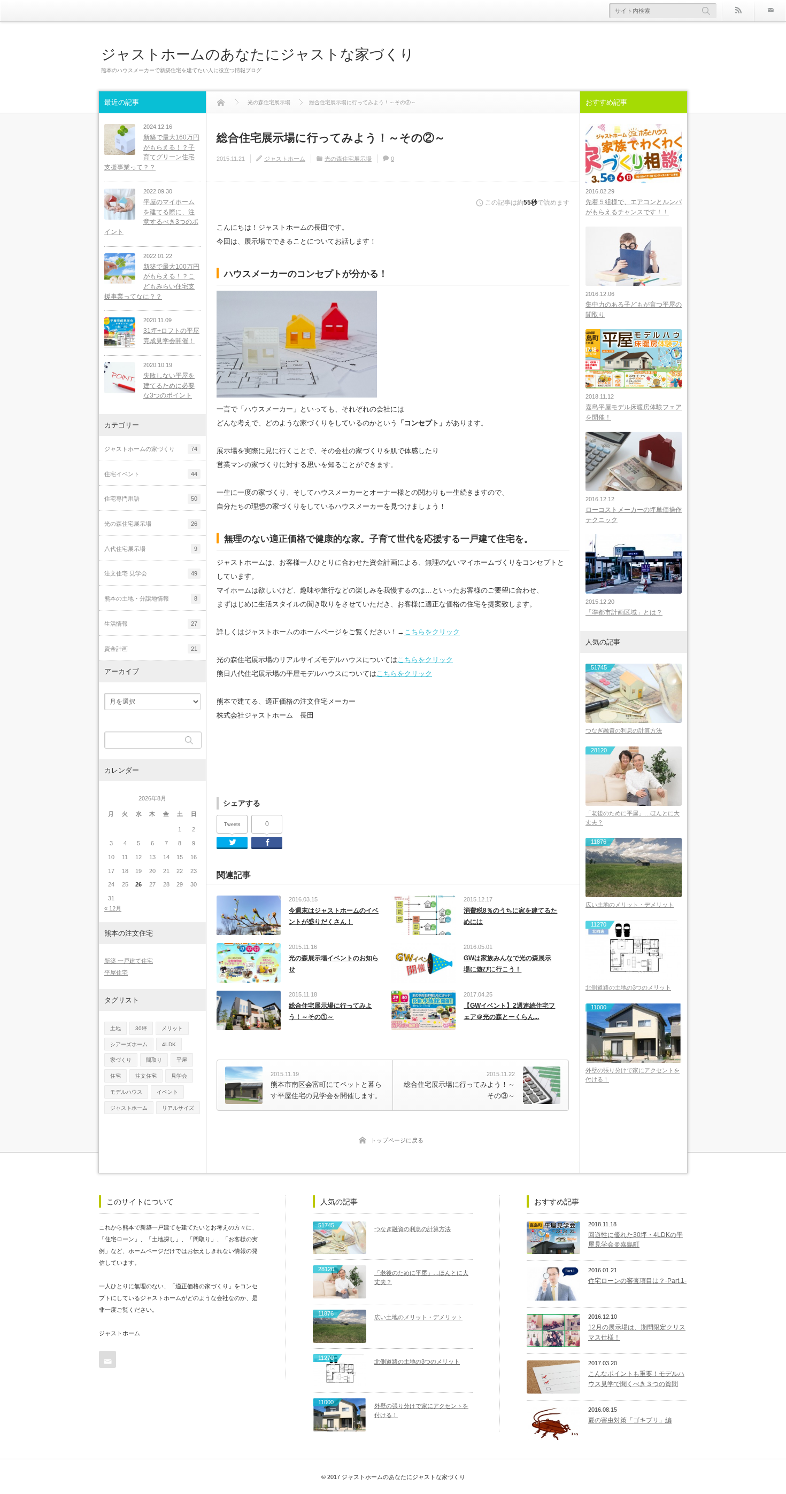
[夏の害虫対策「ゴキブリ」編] (553, 1423)
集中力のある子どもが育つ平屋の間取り (633, 309)
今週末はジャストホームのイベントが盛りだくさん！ (334, 916)
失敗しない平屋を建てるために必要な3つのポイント (169, 385)
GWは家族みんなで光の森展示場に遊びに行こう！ (507, 964)
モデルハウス (126, 1092)
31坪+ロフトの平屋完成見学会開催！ (171, 336)
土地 (115, 1028)
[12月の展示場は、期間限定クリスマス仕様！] (553, 1330)
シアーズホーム (129, 1044)
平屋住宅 (116, 972)
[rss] (738, 10)
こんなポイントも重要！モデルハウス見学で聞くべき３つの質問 (636, 1379)
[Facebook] (266, 843)
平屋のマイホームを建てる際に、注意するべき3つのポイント (151, 217)
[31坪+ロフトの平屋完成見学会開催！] (119, 332)
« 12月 (112, 908)
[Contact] (770, 10)
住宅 (115, 1076)
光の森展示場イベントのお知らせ (334, 964)
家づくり (121, 1060)
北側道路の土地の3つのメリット (628, 987)
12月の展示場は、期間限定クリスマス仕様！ (636, 1332)
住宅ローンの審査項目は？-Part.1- (637, 1281)
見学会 (179, 1076)
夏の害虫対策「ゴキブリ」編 (630, 1420)
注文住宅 (146, 1076)
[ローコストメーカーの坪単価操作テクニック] (633, 461)
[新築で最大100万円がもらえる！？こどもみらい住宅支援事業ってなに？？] (119, 268)
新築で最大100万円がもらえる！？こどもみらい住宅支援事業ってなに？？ (151, 281)
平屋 (181, 1060)
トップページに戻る (397, 1140)
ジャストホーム (284, 158)
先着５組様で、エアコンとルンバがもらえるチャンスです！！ (633, 207)
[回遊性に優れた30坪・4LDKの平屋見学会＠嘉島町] (553, 1238)
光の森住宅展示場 (348, 158)
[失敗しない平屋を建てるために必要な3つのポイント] (119, 377)
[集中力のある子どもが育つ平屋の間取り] (633, 256)
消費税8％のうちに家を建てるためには (510, 916)
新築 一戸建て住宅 (128, 961)
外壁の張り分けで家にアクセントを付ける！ (632, 1075)
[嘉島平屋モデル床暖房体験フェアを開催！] (633, 358)
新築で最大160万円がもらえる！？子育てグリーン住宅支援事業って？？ (151, 152)
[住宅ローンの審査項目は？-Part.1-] (553, 1284)
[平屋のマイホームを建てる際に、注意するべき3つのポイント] (119, 204)
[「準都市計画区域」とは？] (633, 563)
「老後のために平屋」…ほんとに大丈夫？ (632, 818)
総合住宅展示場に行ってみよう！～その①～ (330, 1011)
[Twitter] (232, 843)
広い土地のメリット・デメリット (629, 904)
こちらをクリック (432, 632)
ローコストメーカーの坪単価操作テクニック (633, 515)
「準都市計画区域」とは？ (623, 612)
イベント (167, 1092)
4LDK (169, 1044)
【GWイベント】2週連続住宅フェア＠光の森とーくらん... (509, 1011)
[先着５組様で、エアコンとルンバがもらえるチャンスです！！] (633, 153)
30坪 (141, 1028)
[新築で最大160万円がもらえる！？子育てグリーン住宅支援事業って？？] (119, 139)
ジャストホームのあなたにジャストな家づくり (257, 54)
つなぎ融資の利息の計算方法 (623, 730)
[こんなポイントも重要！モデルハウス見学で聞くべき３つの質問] (553, 1377)
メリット (172, 1028)
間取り (154, 1060)
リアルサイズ (178, 1108)
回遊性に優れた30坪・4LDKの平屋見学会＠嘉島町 (635, 1240)
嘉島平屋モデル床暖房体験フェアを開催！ (633, 412)
